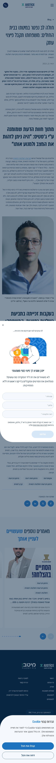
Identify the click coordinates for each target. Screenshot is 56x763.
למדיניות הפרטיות (40, 425)
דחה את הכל (28, 755)
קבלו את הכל (28, 746)
